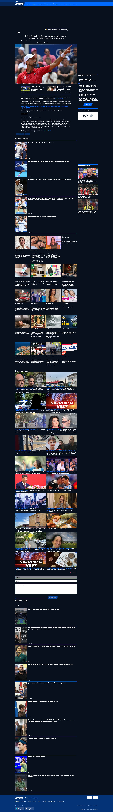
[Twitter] (94, 797)
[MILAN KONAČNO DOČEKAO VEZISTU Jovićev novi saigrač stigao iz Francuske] (25, 88)
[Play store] (19, 808)
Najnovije (34, 4)
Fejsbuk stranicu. (48, 131)
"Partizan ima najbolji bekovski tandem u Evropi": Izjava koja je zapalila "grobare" (88, 90)
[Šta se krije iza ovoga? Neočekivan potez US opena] (21, 616)
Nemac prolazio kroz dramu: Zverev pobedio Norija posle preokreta (49, 179)
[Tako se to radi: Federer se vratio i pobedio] (21, 745)
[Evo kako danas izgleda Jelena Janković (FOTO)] (21, 709)
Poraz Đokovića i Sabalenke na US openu (41, 143)
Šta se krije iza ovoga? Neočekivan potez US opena (44, 609)
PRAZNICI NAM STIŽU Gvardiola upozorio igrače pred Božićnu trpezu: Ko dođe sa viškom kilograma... (87, 181)
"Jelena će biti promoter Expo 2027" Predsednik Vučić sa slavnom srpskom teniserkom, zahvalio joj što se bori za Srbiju (51, 720)
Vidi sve (88, 104)
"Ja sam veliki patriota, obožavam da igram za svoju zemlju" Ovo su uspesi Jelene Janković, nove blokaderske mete (51, 628)
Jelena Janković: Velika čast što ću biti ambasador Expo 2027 (47, 683)
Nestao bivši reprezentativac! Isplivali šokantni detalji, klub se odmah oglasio (88, 86)
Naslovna (28, 4)
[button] (52, 42)
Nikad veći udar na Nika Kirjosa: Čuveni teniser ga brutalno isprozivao (50, 664)
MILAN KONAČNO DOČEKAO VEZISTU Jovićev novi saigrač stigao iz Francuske (38, 88)
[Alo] (16, 1)
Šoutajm (55, 4)
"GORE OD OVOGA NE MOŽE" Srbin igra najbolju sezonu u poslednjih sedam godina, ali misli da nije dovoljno (87, 212)
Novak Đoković (20, 133)
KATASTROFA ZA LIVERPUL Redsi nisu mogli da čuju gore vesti (87, 197)
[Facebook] (88, 797)
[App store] (29, 808)
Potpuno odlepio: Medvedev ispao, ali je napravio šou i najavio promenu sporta (51, 775)
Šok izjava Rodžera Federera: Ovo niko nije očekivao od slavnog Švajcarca (51, 646)
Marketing (89, 805)
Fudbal (40, 4)
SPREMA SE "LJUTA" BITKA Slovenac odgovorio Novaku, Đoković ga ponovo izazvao (64, 88)
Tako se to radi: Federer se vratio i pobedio (42, 738)
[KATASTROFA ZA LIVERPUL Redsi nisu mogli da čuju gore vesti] (88, 189)
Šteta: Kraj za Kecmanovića (36, 756)
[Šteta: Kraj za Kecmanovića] (21, 764)
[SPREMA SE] (51, 88)
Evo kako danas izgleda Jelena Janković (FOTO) (43, 701)
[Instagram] (91, 797)
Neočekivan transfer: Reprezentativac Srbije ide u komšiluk (87, 81)
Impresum (95, 805)
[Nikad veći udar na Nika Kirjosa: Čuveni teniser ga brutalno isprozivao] (21, 672)
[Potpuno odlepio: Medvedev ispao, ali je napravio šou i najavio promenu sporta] (21, 782)
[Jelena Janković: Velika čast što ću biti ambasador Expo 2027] (21, 690)
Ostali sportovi (73, 4)
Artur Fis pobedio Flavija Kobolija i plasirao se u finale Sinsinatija (49, 161)
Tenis (50, 4)
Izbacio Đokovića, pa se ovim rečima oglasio (42, 216)
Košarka (45, 4)
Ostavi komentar (53, 597)
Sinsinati (27, 133)
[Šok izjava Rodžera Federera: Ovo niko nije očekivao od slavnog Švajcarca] (21, 653)
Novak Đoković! (59, 98)
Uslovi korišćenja (81, 805)
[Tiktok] (96, 797)
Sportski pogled (63, 4)
